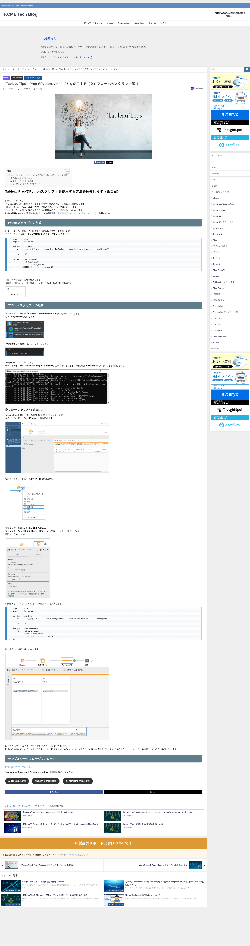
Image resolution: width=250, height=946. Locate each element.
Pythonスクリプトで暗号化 (17, 767)
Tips (215, 240)
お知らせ (215, 173)
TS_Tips (216, 324)
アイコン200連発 (220, 246)
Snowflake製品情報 (45, 781)
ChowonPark (199, 88)
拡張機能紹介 (218, 300)
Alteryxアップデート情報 (223, 222)
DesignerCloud (219, 234)
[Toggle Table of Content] (66, 171)
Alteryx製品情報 (17, 781)
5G (212, 161)
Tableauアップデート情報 (223, 282)
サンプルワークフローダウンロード (26, 184)
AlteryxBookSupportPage (223, 204)
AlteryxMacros (219, 210)
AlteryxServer (218, 216)
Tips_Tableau (17, 78)
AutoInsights (218, 228)
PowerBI (216, 264)
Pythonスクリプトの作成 (22, 178)
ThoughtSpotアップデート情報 (226, 312)
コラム (163, 23)
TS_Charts (217, 318)
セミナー (215, 186)
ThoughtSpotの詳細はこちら (72, 855)
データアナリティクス (93, 23)
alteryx (110, 23)
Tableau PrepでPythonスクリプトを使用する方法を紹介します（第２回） (39, 175)
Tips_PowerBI (219, 270)
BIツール (152, 23)
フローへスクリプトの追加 (23, 181)
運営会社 (230, 16)
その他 (216, 252)
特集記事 (215, 348)
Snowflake (139, 23)
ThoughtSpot (124, 23)
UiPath (216, 342)
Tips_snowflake (219, 336)
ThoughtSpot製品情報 (78, 781)
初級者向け (217, 294)
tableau (6, 78)
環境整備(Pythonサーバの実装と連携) (75, 213)
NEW (213, 167)
